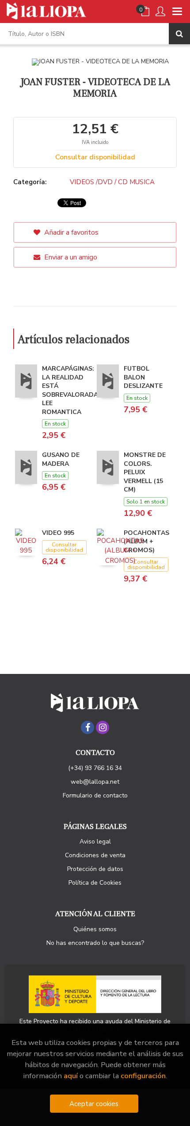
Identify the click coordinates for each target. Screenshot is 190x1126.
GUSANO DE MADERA (61, 459)
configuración (143, 1076)
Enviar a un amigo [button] (69, 257)
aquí (71, 1076)
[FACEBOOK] (87, 727)
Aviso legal (95, 841)
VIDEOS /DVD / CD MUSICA (112, 182)
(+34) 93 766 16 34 (95, 768)
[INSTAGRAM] (102, 727)
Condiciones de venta (95, 855)
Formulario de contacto (95, 795)
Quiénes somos (95, 929)
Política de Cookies (95, 882)
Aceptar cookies (93, 1103)
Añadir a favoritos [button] (70, 232)
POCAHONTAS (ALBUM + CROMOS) (146, 541)
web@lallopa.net (95, 782)
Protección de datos (95, 869)
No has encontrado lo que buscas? (95, 943)
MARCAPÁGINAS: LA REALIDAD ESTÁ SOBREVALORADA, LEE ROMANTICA (71, 390)
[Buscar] (179, 33)
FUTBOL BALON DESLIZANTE (143, 377)
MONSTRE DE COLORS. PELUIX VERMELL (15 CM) (145, 472)
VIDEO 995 (58, 533)
